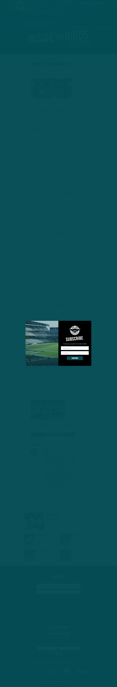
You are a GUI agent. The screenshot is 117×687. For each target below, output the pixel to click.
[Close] (90, 322)
